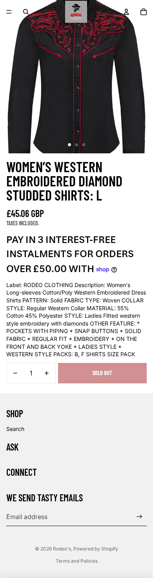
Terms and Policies (77, 561)
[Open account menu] (126, 11)
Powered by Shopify (95, 549)
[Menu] (9, 12)
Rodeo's (62, 549)
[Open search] (26, 11)
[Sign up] (139, 516)
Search (15, 428)
